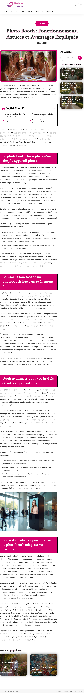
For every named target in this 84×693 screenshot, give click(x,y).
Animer (42, 23)
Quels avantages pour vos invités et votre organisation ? (43, 115)
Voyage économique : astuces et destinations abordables (42, 667)
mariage (9, 203)
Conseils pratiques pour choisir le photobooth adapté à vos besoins (43, 121)
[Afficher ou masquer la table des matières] (41, 108)
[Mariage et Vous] (15, 4)
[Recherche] (74, 4)
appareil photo (28, 188)
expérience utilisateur (29, 142)
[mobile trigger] (4, 4)
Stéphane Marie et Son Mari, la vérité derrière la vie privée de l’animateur (70, 71)
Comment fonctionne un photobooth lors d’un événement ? (16, 121)
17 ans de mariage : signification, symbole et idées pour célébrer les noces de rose (11, 666)
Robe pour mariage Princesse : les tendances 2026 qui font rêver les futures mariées (71, 99)
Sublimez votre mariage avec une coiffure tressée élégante (70, 86)
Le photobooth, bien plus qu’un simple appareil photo (15, 115)
